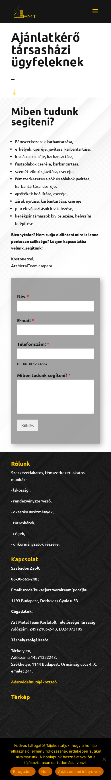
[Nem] (104, 759)
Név (23, 296)
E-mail (25, 320)
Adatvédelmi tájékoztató (34, 682)
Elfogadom (22, 771)
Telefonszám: (33, 344)
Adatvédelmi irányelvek (79, 771)
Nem (45, 771)
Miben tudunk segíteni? (44, 375)
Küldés (27, 425)
